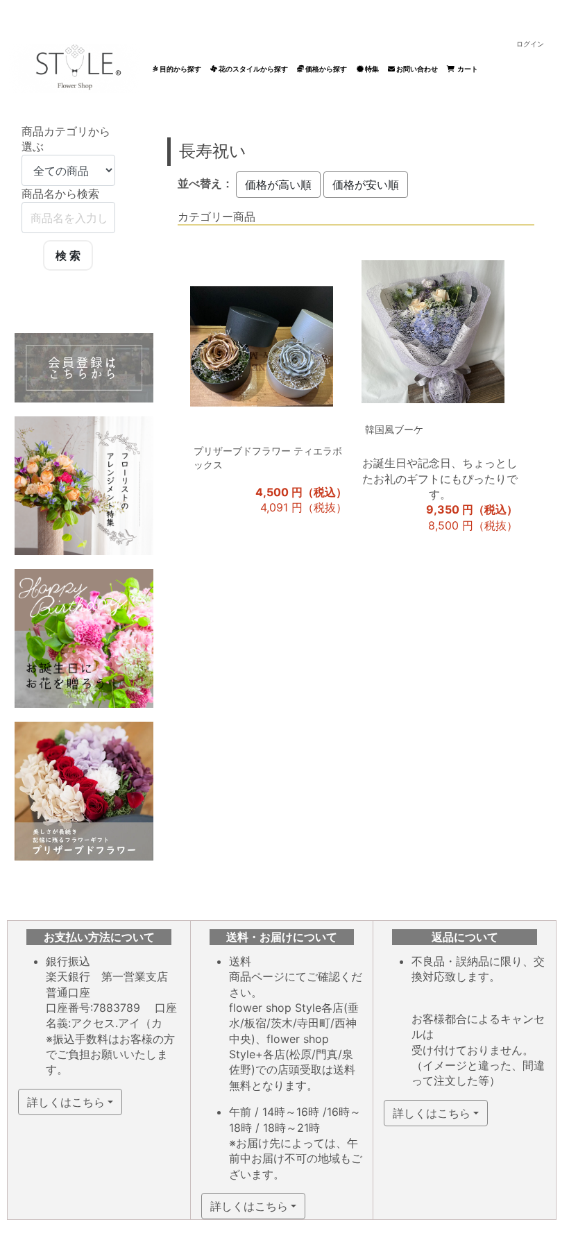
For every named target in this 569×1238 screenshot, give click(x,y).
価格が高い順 (278, 185)
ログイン (530, 44)
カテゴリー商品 (216, 216)
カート (466, 69)
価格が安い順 (365, 185)
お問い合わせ (416, 69)
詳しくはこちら (66, 1102)
